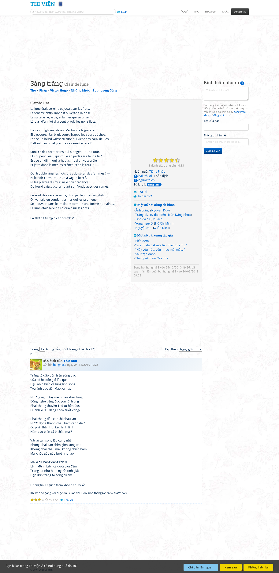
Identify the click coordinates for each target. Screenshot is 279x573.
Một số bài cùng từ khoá (155, 205)
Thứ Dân (70, 361)
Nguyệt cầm (143, 228)
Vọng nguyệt (144, 223)
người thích (145, 180)
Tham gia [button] (210, 11)
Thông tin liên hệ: (215, 135)
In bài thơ (145, 196)
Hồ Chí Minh (164, 223)
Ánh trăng (142, 210)
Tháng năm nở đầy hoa (151, 258)
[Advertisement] (139, 44)
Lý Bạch (157, 219)
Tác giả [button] (183, 11)
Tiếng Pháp (157, 171)
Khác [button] (225, 11)
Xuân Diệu (161, 228)
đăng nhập (219, 115)
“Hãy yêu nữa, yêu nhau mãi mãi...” (160, 249)
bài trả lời (143, 176)
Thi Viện (42, 3)
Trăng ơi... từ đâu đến (150, 215)
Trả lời (142, 192)
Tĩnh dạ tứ (142, 219)
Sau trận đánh (145, 254)
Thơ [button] (196, 11)
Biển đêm (142, 241)
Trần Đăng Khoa (179, 215)
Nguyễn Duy (160, 210)
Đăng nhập (240, 11)
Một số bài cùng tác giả (154, 235)
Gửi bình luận (213, 150)
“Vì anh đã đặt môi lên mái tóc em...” (161, 245)
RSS (247, 569)
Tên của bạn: (212, 120)
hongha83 (152, 267)
